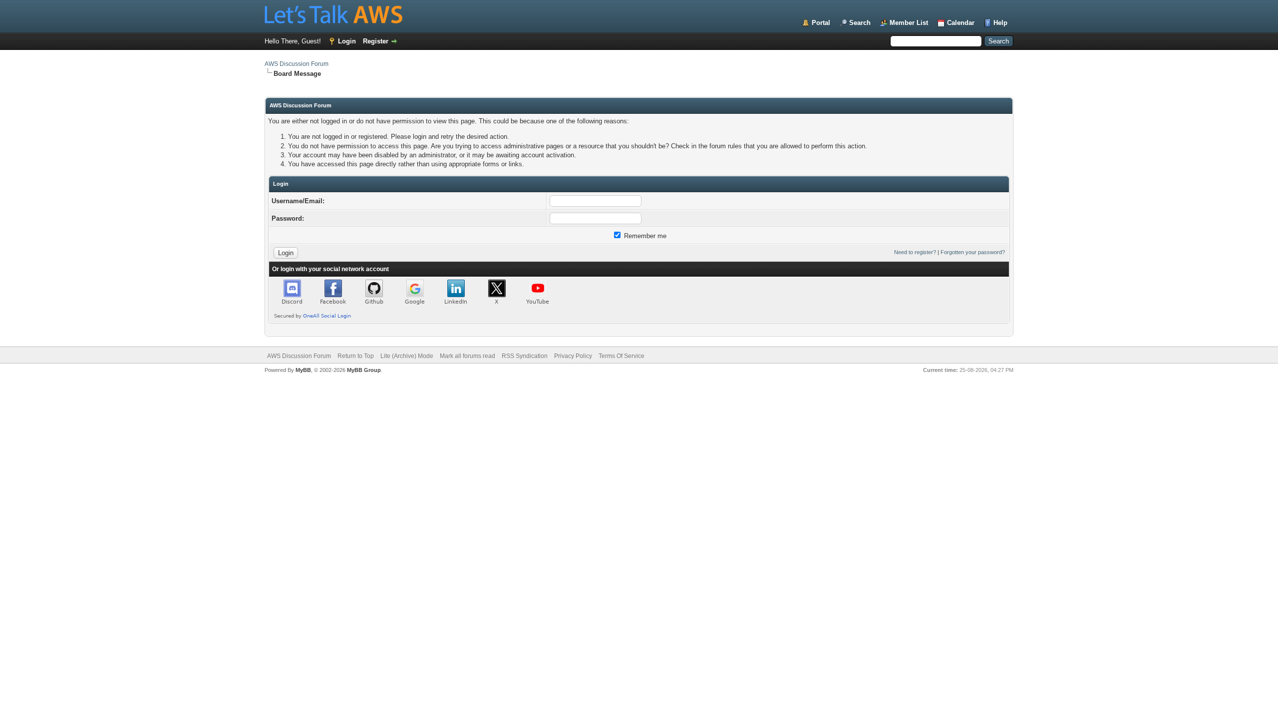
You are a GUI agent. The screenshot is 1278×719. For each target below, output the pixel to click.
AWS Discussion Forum (296, 63)
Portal (821, 22)
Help (1000, 22)
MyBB (303, 370)
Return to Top (355, 356)
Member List (909, 22)
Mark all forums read (467, 356)
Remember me (644, 236)
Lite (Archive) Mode (406, 356)
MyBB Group (364, 370)
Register (375, 41)
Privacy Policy (573, 356)
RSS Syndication (525, 356)
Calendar (960, 22)
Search (860, 22)
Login (347, 41)
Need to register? (915, 252)
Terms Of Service (621, 356)
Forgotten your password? (973, 252)
